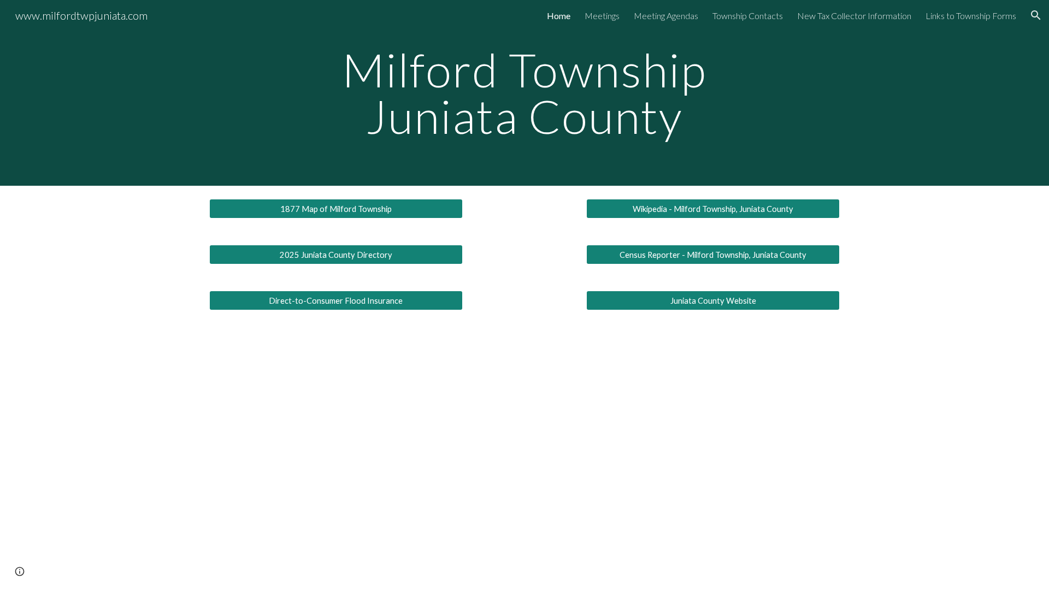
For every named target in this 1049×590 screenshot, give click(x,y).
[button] (1036, 15)
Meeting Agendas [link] (666, 15)
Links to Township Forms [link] (971, 15)
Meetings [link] (602, 15)
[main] (524, 93)
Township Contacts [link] (747, 15)
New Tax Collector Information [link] (854, 15)
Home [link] (558, 15)
